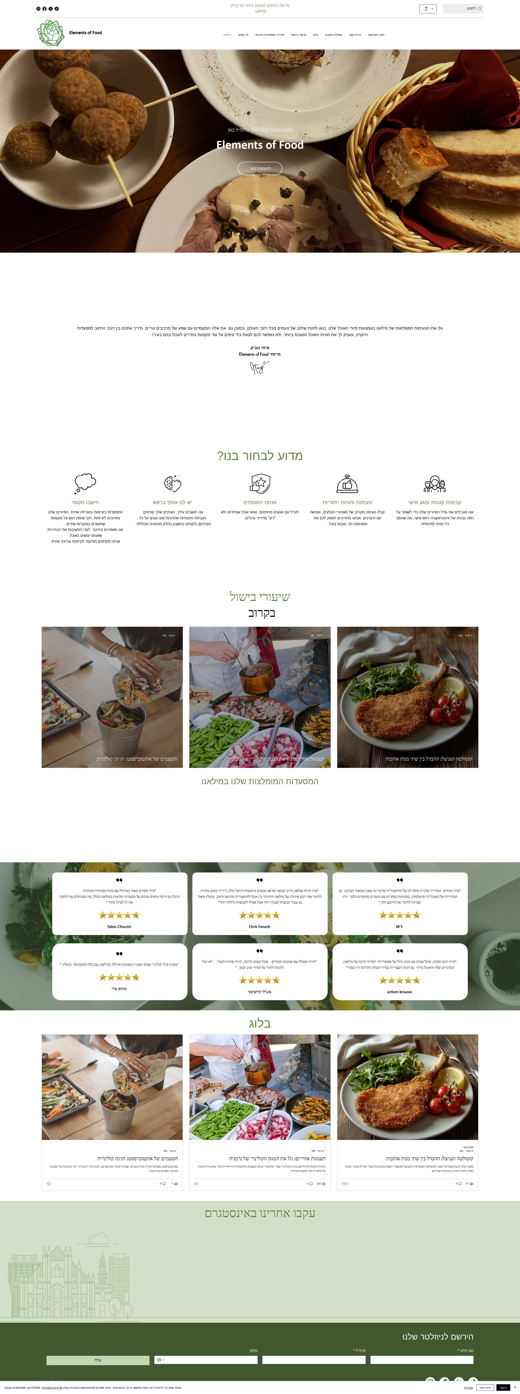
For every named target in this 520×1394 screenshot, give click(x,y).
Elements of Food (85, 33)
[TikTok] (57, 9)
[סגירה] (515, 1387)
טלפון (253, 1351)
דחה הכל (485, 1387)
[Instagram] (38, 9)
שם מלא (465, 1351)
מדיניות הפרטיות (52, 1387)
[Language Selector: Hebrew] (428, 8)
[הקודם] (13, 151)
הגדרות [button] (468, 1387)
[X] (51, 9)
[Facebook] (44, 9)
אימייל (359, 1351)
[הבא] (506, 151)
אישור (503, 1387)
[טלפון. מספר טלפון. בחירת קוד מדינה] (161, 1359)
